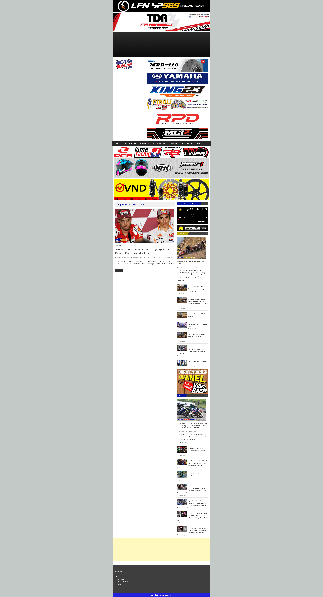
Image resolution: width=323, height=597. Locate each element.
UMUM (198, 143)
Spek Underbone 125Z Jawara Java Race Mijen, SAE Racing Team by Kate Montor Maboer (198, 476)
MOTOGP (123, 143)
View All (205, 233)
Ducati (147, 257)
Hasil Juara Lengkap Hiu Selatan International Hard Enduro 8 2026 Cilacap (196, 337)
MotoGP (123, 240)
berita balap (135, 257)
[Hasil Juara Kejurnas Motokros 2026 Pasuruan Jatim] (182, 325)
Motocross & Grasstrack (189, 257)
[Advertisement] (161, 44)
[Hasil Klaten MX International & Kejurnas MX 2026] (191, 248)
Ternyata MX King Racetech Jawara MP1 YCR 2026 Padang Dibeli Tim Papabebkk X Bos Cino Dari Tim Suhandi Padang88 (192, 425)
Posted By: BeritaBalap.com (122, 257)
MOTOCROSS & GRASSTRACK (157, 143)
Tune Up (193, 419)
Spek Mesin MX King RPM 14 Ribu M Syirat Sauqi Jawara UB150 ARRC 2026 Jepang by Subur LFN (197, 463)
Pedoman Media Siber (124, 582)
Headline (118, 240)
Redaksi (120, 584)
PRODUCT (190, 143)
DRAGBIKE (143, 143)
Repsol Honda (169, 257)
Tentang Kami (121, 587)
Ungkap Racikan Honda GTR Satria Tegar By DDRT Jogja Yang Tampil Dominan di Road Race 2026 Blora (197, 503)
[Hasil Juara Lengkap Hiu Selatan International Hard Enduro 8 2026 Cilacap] (182, 335)
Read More (181, 281)
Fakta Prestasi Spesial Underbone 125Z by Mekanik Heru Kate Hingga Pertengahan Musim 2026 (197, 451)
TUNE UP (182, 143)
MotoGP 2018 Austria (161, 257)
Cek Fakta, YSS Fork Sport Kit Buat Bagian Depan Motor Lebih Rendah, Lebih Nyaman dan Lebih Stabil (197, 530)
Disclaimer (121, 576)
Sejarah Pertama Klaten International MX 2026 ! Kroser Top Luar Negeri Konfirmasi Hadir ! (197, 289)
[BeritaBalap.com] (117, 143)
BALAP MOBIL (173, 143)
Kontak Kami (121, 579)
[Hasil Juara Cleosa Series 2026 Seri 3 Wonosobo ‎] (182, 315)
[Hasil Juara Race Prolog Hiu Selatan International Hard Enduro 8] (182, 362)
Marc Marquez (152, 257)
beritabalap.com (141, 257)
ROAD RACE (132, 143)
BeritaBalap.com (195, 267)
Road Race (186, 419)
